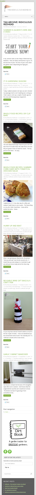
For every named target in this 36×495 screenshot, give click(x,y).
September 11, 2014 (25, 356)
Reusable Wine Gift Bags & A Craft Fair (16, 281)
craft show (6, 231)
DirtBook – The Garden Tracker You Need (15, 484)
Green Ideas (10, 119)
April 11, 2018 (23, 83)
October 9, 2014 (24, 285)
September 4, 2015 (24, 117)
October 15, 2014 (24, 228)
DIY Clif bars (23, 119)
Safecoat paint (17, 360)
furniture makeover (19, 358)
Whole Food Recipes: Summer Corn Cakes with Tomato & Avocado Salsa (17, 169)
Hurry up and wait (12, 225)
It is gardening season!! (14, 81)
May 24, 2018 (23, 34)
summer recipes (18, 177)
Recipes (16, 119)
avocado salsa (16, 175)
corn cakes (23, 175)
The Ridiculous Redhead (11, 34)
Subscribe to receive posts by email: (12, 461)
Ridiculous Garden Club (14, 36)
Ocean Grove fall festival (15, 231)
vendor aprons (20, 233)
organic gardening (12, 37)
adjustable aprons (27, 230)
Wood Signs (17, 230)
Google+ (2, 1)
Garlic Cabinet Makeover (15, 354)
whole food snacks (22, 121)
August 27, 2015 (24, 173)
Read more (7, 67)
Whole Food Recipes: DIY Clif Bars (16, 114)
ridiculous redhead (22, 37)
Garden (5, 36)
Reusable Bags (9, 230)
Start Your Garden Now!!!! (11, 488)
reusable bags (11, 288)
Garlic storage (28, 358)
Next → (7, 412)
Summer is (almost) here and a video (17, 31)
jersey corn (29, 175)
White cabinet (25, 360)
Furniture (9, 358)
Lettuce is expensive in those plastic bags (15, 492)
